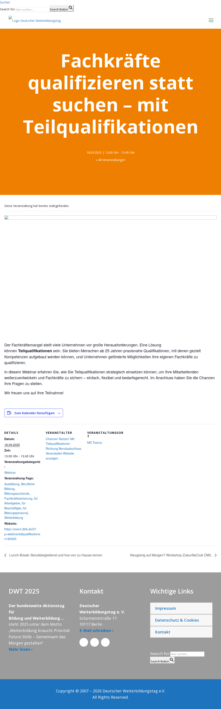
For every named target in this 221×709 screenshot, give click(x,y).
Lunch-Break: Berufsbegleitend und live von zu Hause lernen (55, 555)
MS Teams (94, 442)
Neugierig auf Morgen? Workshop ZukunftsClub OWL (171, 555)
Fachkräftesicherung (18, 498)
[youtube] (105, 642)
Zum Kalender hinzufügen (34, 413)
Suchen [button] (5, 2)
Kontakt (162, 632)
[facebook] (83, 642)
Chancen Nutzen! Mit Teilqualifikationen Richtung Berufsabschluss (63, 444)
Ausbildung (11, 484)
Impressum (165, 608)
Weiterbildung (13, 517)
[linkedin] (94, 642)
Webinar (10, 472)
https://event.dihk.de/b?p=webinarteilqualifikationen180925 (22, 534)
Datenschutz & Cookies (177, 620)
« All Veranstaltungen (110, 160)
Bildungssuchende (16, 493)
